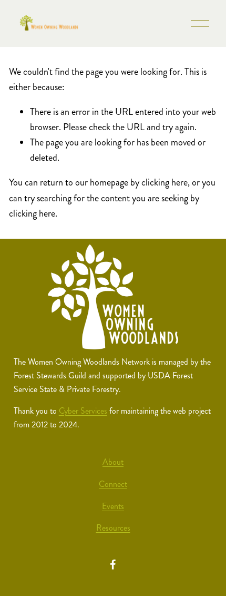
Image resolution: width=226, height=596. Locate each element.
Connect (113, 484)
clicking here (164, 182)
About (113, 462)
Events (113, 506)
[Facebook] (113, 564)
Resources (113, 528)
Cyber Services (83, 411)
